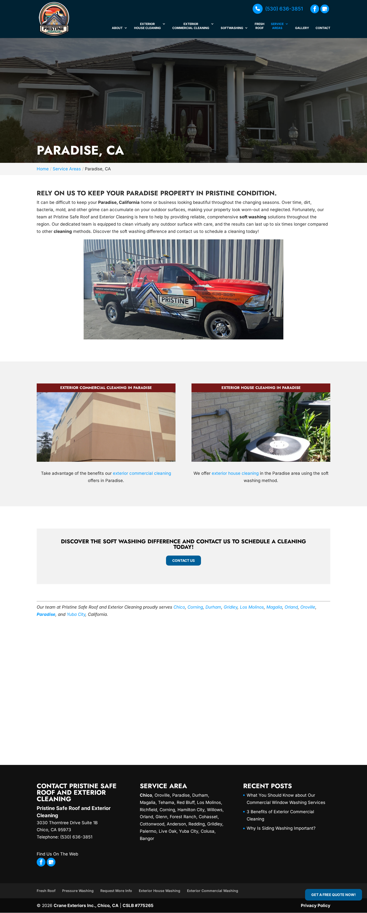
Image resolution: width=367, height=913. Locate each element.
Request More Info (116, 890)
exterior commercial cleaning (142, 473)
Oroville (307, 607)
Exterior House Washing (159, 890)
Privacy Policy (315, 905)
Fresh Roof (259, 26)
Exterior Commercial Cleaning (190, 26)
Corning (195, 607)
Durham (213, 607)
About (117, 28)
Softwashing (232, 28)
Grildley (214, 823)
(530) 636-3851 (284, 9)
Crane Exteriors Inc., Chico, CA (86, 905)
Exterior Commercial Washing (212, 890)
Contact (323, 28)
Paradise (46, 614)
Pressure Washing (78, 890)
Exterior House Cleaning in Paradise (261, 387)
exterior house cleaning (235, 473)
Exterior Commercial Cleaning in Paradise (106, 387)
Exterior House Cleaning (147, 26)
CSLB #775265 (138, 905)
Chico (179, 607)
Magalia (274, 607)
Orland (291, 607)
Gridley (230, 607)
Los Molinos (252, 607)
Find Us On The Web (57, 853)
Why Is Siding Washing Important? (281, 828)
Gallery (302, 28)
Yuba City (76, 614)
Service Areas (277, 26)
